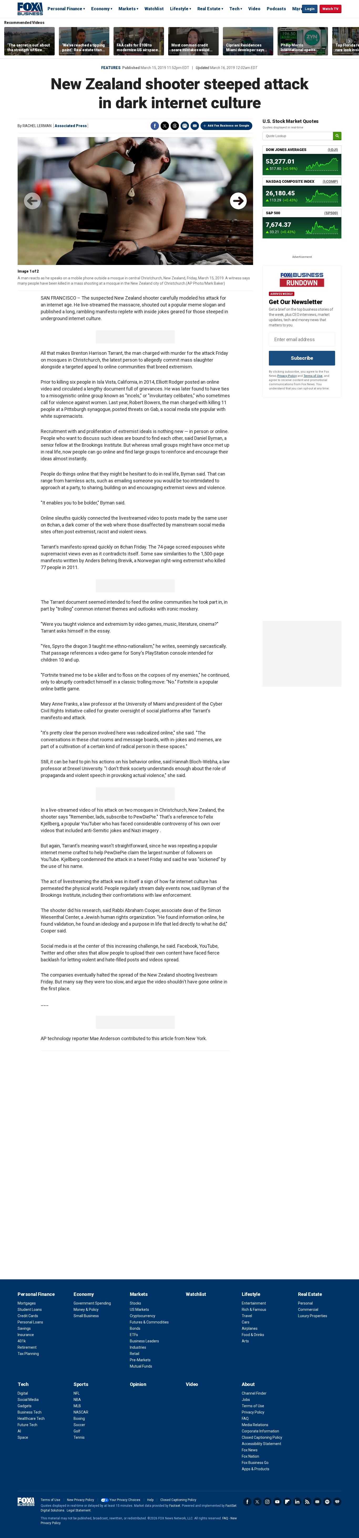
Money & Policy (86, 1309)
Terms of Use (313, 376)
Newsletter (317, 1502)
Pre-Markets (140, 1360)
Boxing (79, 1418)
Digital (23, 1393)
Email (195, 126)
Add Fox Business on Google (228, 125)
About (248, 1384)
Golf (77, 1431)
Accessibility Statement (261, 1444)
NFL (77, 1393)
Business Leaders (144, 1341)
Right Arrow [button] (349, 41)
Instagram (267, 1502)
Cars (245, 1322)
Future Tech (27, 1425)
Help (150, 1500)
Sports (81, 1384)
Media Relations (255, 1425)
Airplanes (250, 1328)
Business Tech (30, 1412)
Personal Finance (65, 8)
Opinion (138, 1384)
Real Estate (208, 8)
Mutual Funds (141, 1366)
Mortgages (27, 1303)
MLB (77, 1406)
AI (19, 1431)
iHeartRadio (337, 1502)
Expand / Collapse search (297, 9)
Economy (100, 8)
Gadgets (25, 1406)
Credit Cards (28, 1316)
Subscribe (302, 358)
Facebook (155, 126)
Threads (175, 126)
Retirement (27, 1347)
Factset (174, 1506)
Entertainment (254, 1303)
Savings (24, 1328)
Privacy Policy (287, 376)
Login (310, 9)
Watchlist (154, 8)
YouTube (277, 1502)
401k (22, 1341)
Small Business (86, 1316)
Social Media (28, 1400)
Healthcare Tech (31, 1418)
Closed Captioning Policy (262, 1437)
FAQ (245, 1418)
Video (254, 8)
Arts (245, 1341)
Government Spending (92, 1303)
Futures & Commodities (149, 1322)
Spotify (327, 1502)
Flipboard (287, 1502)
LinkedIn (297, 1502)
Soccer (79, 1425)
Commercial (308, 1309)
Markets (127, 8)
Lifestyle (179, 8)
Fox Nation (250, 1456)
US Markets (139, 1309)
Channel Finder (254, 1393)
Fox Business (30, 8)
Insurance (26, 1335)
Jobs (246, 1400)
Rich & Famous (254, 1309)
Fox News (250, 1450)
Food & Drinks (253, 1335)
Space (23, 1437)
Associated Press (71, 126)
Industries (138, 1347)
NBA (77, 1400)
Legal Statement (79, 1510)
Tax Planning (28, 1354)
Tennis (79, 1437)
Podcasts (276, 8)
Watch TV (330, 9)
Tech (234, 8)
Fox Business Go (255, 1463)
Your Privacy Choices (125, 1500)
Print (185, 126)
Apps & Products (255, 1469)
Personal (305, 1303)
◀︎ (32, 200)
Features (111, 68)
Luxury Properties (312, 1316)
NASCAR (81, 1412)
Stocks (135, 1303)
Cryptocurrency (142, 1316)
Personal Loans (30, 1322)
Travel (247, 1316)
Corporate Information (260, 1431)
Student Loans (30, 1309)
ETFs (134, 1335)
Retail (134, 1354)
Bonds (135, 1328)
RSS (307, 1502)
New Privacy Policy (80, 1500)
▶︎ (238, 200)
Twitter (165, 126)
